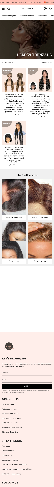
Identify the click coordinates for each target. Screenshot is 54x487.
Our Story (6, 446)
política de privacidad (10, 460)
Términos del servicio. (17, 392)
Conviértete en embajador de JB (14, 464)
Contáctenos (7, 455)
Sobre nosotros (8, 451)
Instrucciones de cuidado (11, 418)
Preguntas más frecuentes (12, 427)
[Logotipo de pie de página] (9, 346)
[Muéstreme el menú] (3, 8)
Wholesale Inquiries (10, 423)
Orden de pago (8, 404)
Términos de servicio (10, 432)
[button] (8, 8)
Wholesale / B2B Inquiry (11, 474)
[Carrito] (50, 8)
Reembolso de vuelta (10, 413)
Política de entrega (9, 409)
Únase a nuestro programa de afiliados (17, 469)
